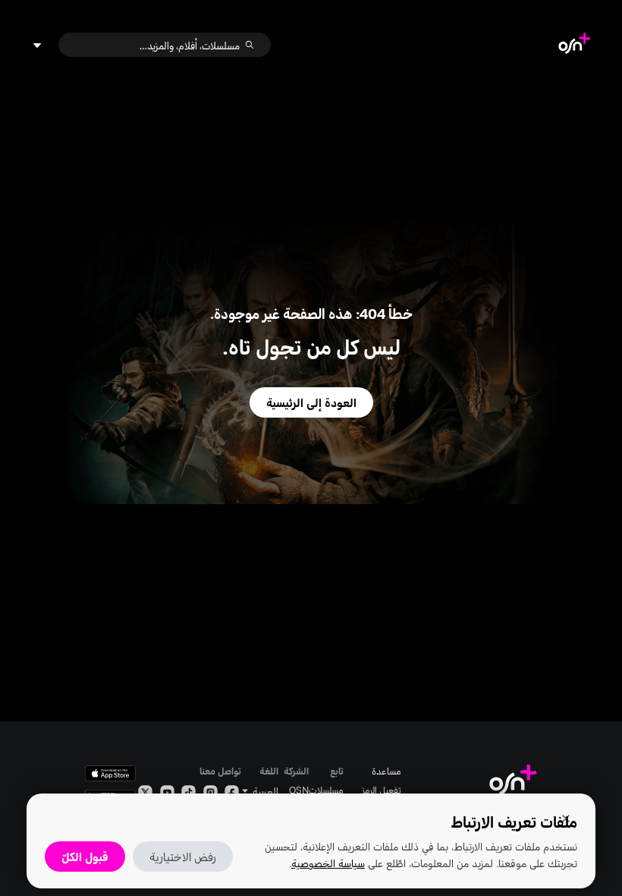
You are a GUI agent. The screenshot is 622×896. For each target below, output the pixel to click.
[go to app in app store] (110, 773)
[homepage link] (574, 45)
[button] (259, 791)
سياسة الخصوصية (328, 863)
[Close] (566, 818)
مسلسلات (326, 790)
